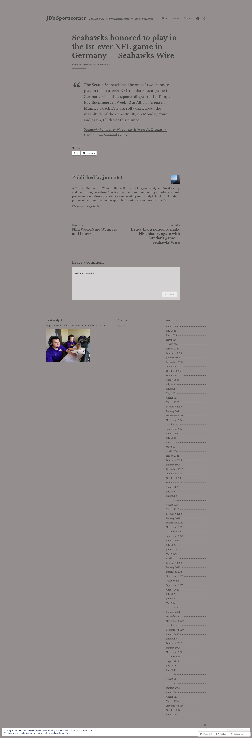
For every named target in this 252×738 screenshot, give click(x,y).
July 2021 (171, 594)
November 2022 (175, 527)
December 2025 (174, 362)
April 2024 (172, 451)
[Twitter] (203, 18)
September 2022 (175, 536)
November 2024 (175, 420)
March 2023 (172, 509)
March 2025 (172, 402)
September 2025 (174, 375)
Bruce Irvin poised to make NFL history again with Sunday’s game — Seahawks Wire (155, 234)
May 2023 (171, 500)
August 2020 (172, 634)
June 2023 (171, 496)
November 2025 (174, 366)
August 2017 (172, 714)
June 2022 (171, 549)
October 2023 (173, 478)
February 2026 (174, 353)
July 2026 (171, 331)
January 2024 (173, 464)
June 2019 (171, 670)
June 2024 (171, 442)
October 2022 (173, 531)
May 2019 (171, 674)
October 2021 (173, 580)
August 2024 (172, 433)
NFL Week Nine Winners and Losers (94, 230)
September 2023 (175, 482)
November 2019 (174, 652)
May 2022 (171, 554)
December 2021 (174, 572)
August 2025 (172, 380)
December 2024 (174, 415)
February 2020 (174, 643)
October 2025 (173, 371)
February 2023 (174, 514)
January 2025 (173, 411)
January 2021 (173, 612)
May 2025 (171, 393)
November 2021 (174, 576)
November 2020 (175, 621)
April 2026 (172, 344)
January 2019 (173, 688)
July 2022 (171, 545)
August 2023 (172, 487)
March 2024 (172, 456)
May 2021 (171, 603)
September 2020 (175, 630)
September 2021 (174, 585)
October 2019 (173, 656)
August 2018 (172, 692)
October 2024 (173, 424)
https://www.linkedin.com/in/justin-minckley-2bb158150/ (76, 325)
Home (165, 18)
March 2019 (172, 683)
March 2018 (172, 701)
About (176, 18)
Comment (169, 294)
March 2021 (172, 607)
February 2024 (174, 460)
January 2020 (173, 647)
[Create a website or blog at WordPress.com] (205, 725)
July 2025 (171, 384)
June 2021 (171, 598)
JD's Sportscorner (66, 18)
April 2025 (171, 398)
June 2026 (171, 335)
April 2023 (172, 505)
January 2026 (173, 357)
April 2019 (171, 679)
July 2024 (171, 438)
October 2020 (173, 625)
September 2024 (175, 429)
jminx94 (106, 64)
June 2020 (171, 638)
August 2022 (172, 540)
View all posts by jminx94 (85, 206)
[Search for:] (132, 326)
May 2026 (171, 340)
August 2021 (172, 589)
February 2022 (174, 563)
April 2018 (171, 697)
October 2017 (173, 710)
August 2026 (172, 326)
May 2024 (171, 447)
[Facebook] (198, 18)
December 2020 (174, 616)
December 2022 (174, 522)
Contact (187, 18)
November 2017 (174, 705)
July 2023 (171, 491)
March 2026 (172, 348)
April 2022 (172, 558)
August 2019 (172, 661)
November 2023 (175, 473)
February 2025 (174, 406)
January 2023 (173, 518)
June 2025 (171, 389)
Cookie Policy (65, 733)
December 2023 (174, 469)
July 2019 (171, 665)
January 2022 (173, 567)
